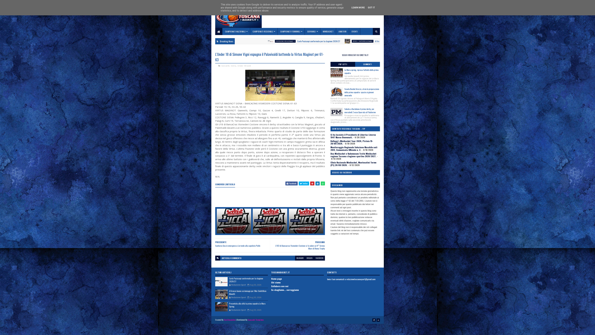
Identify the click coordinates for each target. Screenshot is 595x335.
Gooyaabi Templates (256, 319)
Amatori (342, 31)
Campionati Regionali (263, 31)
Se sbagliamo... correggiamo (285, 289)
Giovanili (311, 31)
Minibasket (328, 31)
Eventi (355, 31)
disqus (310, 258)
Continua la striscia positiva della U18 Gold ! (269, 227)
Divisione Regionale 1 (242, 41)
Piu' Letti (343, 64)
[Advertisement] (271, 197)
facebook (319, 258)
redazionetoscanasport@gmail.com (360, 279)
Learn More (358, 7)
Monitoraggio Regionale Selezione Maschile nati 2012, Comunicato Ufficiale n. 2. (354, 148)
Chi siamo (276, 282)
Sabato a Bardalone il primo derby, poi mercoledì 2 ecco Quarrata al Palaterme (360, 110)
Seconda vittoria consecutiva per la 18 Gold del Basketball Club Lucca (305, 227)
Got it (371, 7)
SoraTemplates (230, 319)
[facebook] (374, 320)
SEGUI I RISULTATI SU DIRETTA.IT (355, 55)
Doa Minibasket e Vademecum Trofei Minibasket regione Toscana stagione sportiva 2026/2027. (353, 155)
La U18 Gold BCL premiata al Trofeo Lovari (232, 227)
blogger (300, 258)
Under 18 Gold (244, 65)
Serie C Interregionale (320, 41)
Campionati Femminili (290, 31)
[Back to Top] (378, 320)
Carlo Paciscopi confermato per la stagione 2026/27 (276, 41)
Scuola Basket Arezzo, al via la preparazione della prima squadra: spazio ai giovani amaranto (361, 92)
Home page (276, 278)
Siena (233, 65)
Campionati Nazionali (235, 31)
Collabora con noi (279, 286)
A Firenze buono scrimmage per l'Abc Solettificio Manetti (355, 41)
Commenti (367, 64)
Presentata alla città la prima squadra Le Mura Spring (247, 305)
